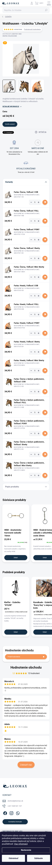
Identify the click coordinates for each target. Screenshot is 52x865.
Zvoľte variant (10, 124)
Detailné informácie (11, 106)
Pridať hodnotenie (14, 657)
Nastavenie (26, 850)
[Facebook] (5, 813)
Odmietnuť (13, 858)
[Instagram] (11, 813)
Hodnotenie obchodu (26, 667)
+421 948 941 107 (15, 806)
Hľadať (46, 10)
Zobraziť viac (26, 765)
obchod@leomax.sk (15, 801)
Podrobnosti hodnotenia (32, 29)
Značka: (10, 36)
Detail (16, 558)
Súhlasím (38, 858)
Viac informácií (21, 844)
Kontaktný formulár (15, 822)
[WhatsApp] (17, 813)
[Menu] (49, 3)
